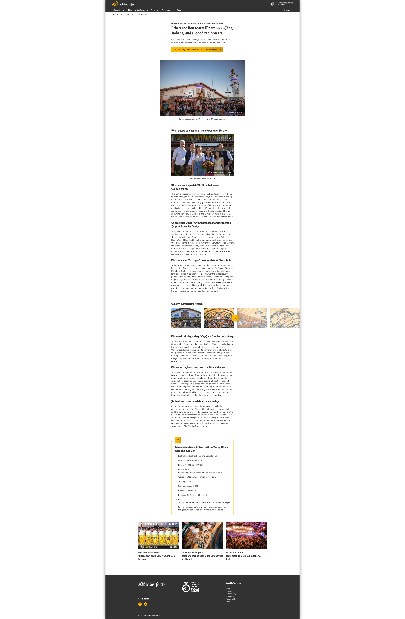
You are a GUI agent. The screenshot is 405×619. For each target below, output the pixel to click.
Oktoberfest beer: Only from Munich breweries (156, 557)
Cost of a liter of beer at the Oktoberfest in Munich (202, 557)
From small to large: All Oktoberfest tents (244, 557)
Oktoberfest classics (180, 350)
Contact (229, 588)
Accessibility (231, 599)
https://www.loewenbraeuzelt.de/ (201, 477)
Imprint (229, 591)
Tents (121, 14)
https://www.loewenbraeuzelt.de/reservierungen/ (200, 472)
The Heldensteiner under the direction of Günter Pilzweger (204, 502)
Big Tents (130, 14)
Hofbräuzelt (200, 279)
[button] (119, 10)
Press (228, 602)
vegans (197, 383)
